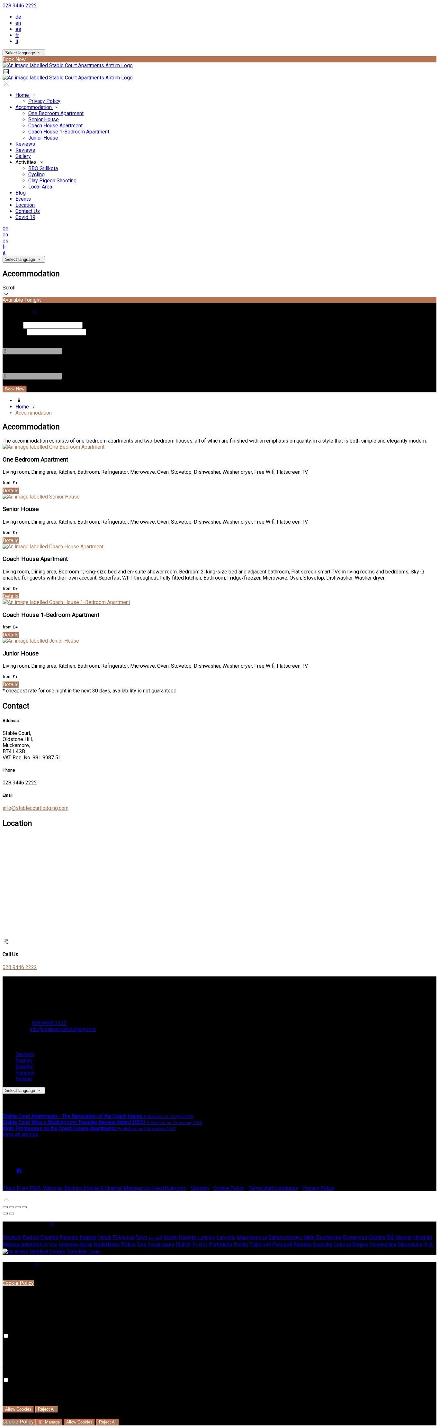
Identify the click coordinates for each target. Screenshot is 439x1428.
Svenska (322, 1244)
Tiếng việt (260, 1244)
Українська (161, 1244)
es (18, 29)
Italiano (23, 1079)
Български (329, 1237)
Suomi (171, 1237)
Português (220, 1244)
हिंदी (390, 1237)
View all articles (20, 1134)
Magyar (403, 1237)
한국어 (200, 1244)
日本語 (183, 1244)
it (16, 41)
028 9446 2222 (20, 6)
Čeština (376, 1237)
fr (17, 35)
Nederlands (107, 1244)
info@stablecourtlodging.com (35, 808)
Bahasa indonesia (22, 1244)
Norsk (86, 1244)
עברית (50, 1244)
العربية (155, 1237)
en (18, 23)
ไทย (141, 1244)
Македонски (252, 1237)
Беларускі (355, 1237)
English (23, 1060)
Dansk (104, 1237)
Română (302, 1244)
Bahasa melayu (285, 1237)
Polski (241, 1244)
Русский (282, 1244)
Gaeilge (187, 1237)
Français (24, 1073)
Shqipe (360, 1244)
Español (24, 1067)
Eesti (141, 1237)
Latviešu (226, 1237)
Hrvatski (422, 1237)
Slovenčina (410, 1244)
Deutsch (24, 1054)
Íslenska (68, 1244)
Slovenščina (382, 1244)
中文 (428, 1244)
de (18, 17)
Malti (309, 1237)
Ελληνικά (123, 1237)
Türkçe (128, 1244)
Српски (342, 1244)
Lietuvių (206, 1237)
